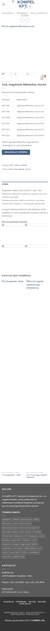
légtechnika (25, 544)
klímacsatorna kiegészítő (29, 528)
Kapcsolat (25, 604)
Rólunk (42, 602)
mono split (17, 548)
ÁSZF (21, 613)
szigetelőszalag (18, 557)
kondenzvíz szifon (29, 540)
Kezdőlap (8, 13)
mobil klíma (7, 548)
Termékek (22, 13)
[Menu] (3, 4)
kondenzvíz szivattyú (11, 544)
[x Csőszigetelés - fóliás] (13, 375)
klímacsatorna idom (10, 528)
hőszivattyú (7, 524)
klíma (11, 169)
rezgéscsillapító (30, 548)
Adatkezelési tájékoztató (25, 614)
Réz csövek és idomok (18, 165)
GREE (36, 519)
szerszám (6, 557)
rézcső (28, 169)
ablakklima (7, 519)
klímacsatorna (25, 524)
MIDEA (34, 544)
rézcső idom (14, 552)
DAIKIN (16, 519)
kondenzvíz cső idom (36, 536)
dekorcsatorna (26, 519)
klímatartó (37, 532)
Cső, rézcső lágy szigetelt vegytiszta (36, 476)
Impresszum (10, 613)
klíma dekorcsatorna (10, 532)
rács (39, 548)
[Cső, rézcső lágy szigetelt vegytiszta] (37, 375)
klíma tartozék (19, 169)
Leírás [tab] (5, 184)
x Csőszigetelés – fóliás (11, 475)
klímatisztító (7, 536)
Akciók (32, 602)
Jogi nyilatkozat (35, 613)
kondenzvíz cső (20, 536)
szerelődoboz (34, 552)
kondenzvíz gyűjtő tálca (11, 540)
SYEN (24, 552)
